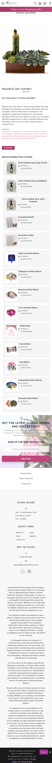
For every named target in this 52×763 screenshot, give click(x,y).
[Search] (35, 3)
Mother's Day (38, 134)
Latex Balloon (24, 362)
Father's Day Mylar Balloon (28, 253)
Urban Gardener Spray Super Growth (32, 163)
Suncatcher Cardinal (26, 235)
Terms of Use (26, 762)
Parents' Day (18, 138)
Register (33, 536)
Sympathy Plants (27, 134)
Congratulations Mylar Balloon (30, 380)
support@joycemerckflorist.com (26, 565)
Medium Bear (25, 326)
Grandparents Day (29, 138)
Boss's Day (27, 136)
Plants (4, 134)
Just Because (27, 131)
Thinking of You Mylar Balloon (29, 271)
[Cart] (40, 3)
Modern (44, 131)
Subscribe (26, 459)
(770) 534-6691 (26, 557)
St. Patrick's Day (18, 136)
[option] (26, 52)
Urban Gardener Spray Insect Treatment (33, 200)
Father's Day (9, 138)
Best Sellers (6, 131)
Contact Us (26, 484)
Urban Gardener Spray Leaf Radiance (32, 181)
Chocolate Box (25, 344)
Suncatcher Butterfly (26, 217)
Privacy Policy (26, 473)
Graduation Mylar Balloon (28, 398)
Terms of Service (26, 478)
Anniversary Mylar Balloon (28, 289)
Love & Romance (16, 131)
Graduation (36, 131)
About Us (19, 533)
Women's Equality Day (14, 134)
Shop (18, 536)
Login (32, 533)
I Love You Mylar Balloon (27, 308)
